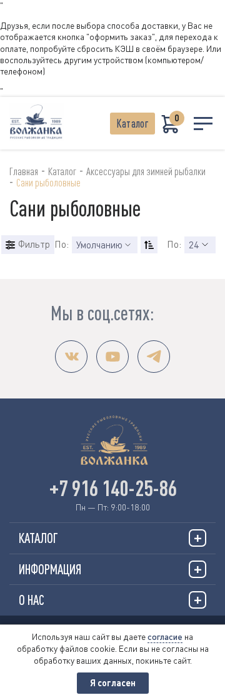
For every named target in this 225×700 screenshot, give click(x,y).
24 (194, 244)
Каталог (132, 123)
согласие (165, 636)
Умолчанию (99, 244)
